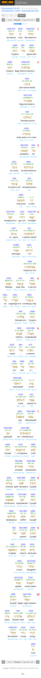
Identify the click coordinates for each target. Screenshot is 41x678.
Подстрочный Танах (29, 8)
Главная (5, 668)
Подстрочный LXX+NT (10, 8)
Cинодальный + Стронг (10, 11)
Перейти (21, 15)
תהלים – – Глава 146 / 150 (20, 20)
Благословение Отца (30, 11)
